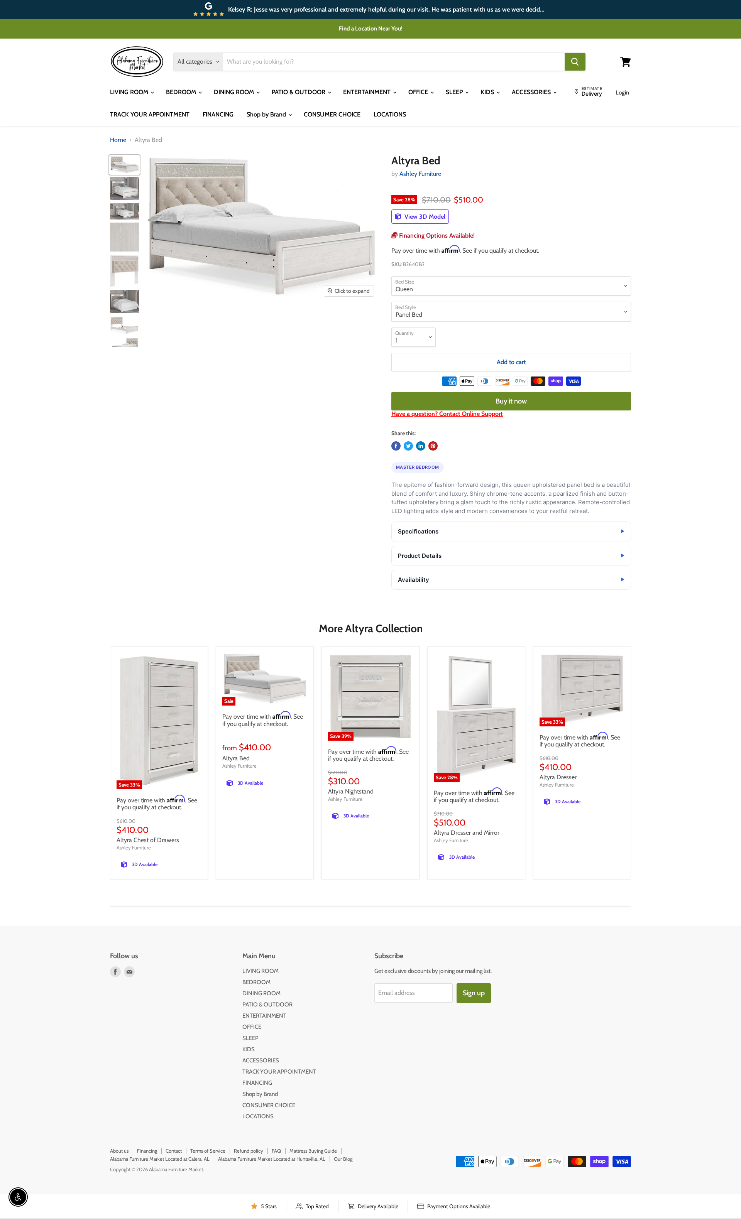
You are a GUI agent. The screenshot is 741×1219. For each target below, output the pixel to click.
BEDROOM (182, 92)
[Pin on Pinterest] (433, 446)
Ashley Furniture (420, 173)
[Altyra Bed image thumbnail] (124, 165)
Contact (174, 1151)
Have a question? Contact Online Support (447, 413)
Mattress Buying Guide (313, 1151)
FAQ (276, 1151)
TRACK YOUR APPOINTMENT (149, 114)
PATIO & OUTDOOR (299, 92)
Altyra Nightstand (351, 791)
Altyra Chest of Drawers (148, 840)
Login (622, 92)
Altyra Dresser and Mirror (466, 832)
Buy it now (511, 401)
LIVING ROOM (130, 92)
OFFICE (419, 92)
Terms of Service (207, 1151)
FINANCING (218, 114)
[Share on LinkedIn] (420, 446)
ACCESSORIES (532, 92)
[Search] (575, 62)
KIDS (488, 92)
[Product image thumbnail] (124, 188)
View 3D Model (424, 216)
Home (118, 140)
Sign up (474, 993)
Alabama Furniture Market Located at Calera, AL (160, 1159)
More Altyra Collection (371, 628)
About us (119, 1151)
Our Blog (343, 1159)
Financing (147, 1151)
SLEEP (455, 92)
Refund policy (248, 1151)
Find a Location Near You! (371, 28)
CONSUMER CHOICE (332, 114)
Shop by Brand (267, 114)
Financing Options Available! (436, 235)
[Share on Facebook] (396, 446)
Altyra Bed (236, 758)
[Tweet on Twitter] (408, 446)
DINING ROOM (234, 92)
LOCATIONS (390, 114)
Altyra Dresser (558, 777)
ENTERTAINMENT (367, 92)
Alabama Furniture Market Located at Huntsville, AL (271, 1159)
